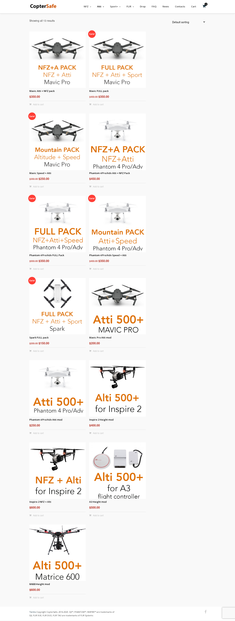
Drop (143, 6)
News (165, 6)
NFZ (86, 6)
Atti (99, 6)
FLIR (128, 6)
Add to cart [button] (38, 104)
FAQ (154, 6)
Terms (32, 612)
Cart (193, 6)
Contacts (180, 6)
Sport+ (114, 6)
